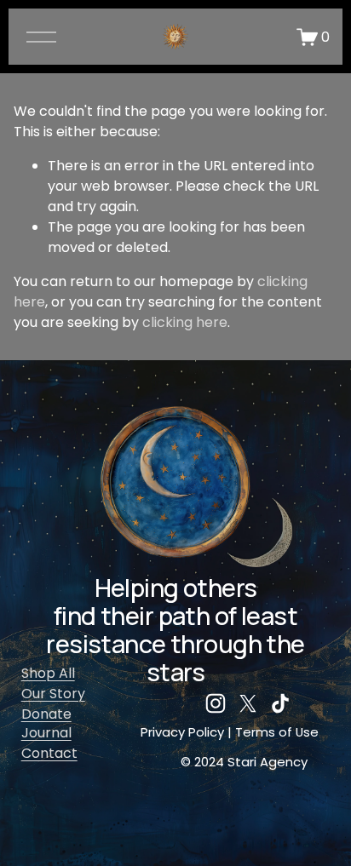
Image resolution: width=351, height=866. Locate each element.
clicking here (184, 322)
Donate (46, 714)
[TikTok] (280, 703)
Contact (49, 753)
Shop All (48, 673)
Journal (46, 733)
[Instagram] (215, 703)
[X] (248, 703)
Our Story (53, 693)
